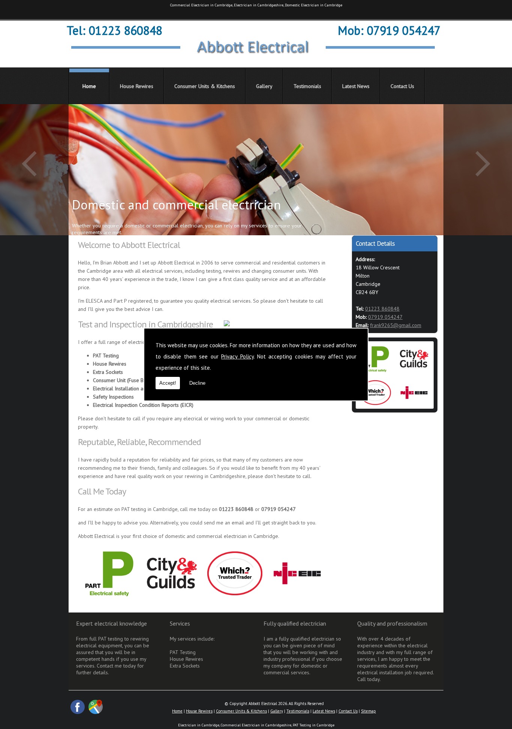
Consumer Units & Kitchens (204, 86)
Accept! (167, 383)
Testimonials (307, 86)
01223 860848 (382, 308)
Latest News (356, 86)
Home (89, 86)
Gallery (264, 86)
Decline (197, 383)
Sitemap (368, 711)
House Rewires (136, 86)
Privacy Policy (237, 356)
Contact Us (402, 86)
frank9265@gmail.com (395, 325)
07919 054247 (385, 317)
